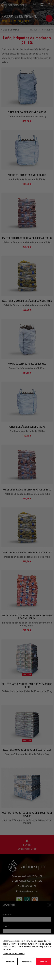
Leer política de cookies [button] (13, 953)
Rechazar (10, 961)
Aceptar (43, 961)
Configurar (27, 961)
